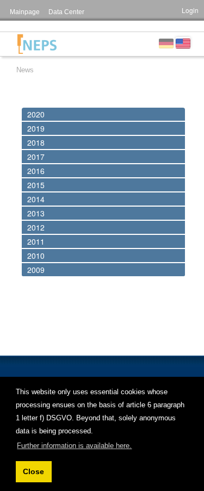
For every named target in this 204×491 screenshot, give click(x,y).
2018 (36, 142)
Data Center (66, 12)
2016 (36, 170)
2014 (36, 199)
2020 (36, 114)
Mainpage (25, 12)
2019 (36, 128)
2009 (36, 269)
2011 (36, 241)
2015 (36, 184)
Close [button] (33, 471)
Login (190, 10)
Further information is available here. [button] (74, 446)
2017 (36, 156)
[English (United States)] (183, 42)
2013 (36, 213)
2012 (36, 227)
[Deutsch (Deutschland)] (166, 42)
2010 (36, 255)
